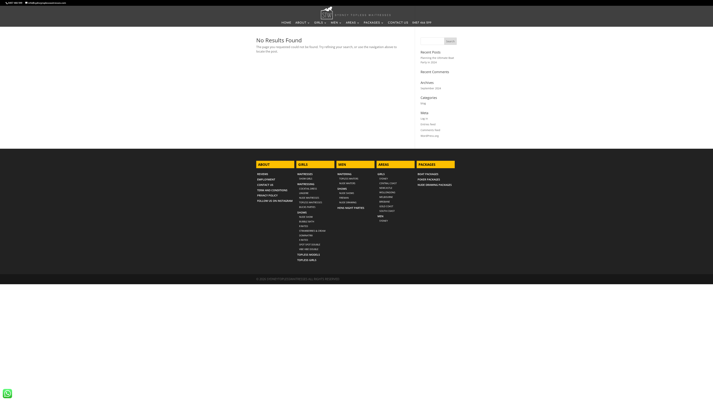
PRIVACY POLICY (267, 195)
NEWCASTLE (385, 188)
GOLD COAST (386, 206)
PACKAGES (372, 23)
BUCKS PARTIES (307, 207)
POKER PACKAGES (429, 179)
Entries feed (428, 124)
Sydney (383, 178)
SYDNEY (383, 220)
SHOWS (302, 212)
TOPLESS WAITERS (348, 178)
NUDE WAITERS (347, 183)
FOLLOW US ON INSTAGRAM (275, 201)
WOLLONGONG (387, 192)
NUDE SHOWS (346, 193)
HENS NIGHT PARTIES (350, 208)
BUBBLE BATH (306, 221)
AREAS (351, 23)
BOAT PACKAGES (428, 174)
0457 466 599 (15, 2)
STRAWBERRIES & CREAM (312, 230)
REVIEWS (262, 174)
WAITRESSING (305, 184)
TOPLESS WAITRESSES (310, 202)
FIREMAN (344, 197)
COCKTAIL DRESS (308, 188)
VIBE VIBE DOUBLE (308, 249)
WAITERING (344, 174)
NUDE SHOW (306, 217)
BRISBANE (384, 201)
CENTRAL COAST (388, 183)
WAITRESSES (305, 174)
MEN (334, 23)
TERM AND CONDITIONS (272, 190)
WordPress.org (430, 136)
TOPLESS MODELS (308, 254)
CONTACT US (398, 23)
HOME (286, 23)
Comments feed (430, 130)
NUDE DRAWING (347, 202)
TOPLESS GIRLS (306, 260)
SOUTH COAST (387, 211)
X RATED (303, 240)
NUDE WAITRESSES (309, 197)
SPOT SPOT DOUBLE (309, 244)
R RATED (303, 226)
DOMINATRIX (306, 235)
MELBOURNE (386, 197)
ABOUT (300, 23)
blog (423, 103)
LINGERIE (304, 193)
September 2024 (431, 88)
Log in (424, 118)
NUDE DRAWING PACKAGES (435, 185)
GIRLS (318, 23)
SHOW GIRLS (305, 178)
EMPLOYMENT (266, 179)
